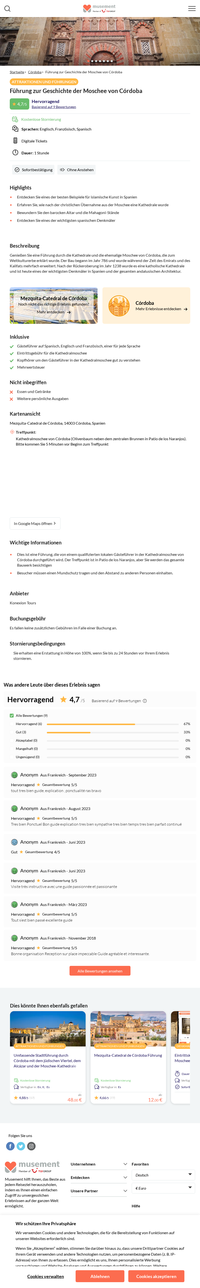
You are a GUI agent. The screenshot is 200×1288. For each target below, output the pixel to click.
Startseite (17, 72)
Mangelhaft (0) (27, 749)
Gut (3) (21, 732)
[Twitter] (20, 1146)
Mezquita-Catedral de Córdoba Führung (128, 1055)
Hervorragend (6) (29, 724)
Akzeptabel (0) (26, 740)
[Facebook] (10, 1146)
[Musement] (99, 8)
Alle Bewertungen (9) (32, 715)
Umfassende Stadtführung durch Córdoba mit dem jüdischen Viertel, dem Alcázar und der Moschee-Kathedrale (47, 1060)
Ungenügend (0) (28, 757)
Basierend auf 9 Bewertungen (54, 107)
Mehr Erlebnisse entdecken (159, 308)
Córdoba (34, 72)
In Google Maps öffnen (33, 523)
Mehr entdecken (51, 311)
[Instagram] (31, 1146)
